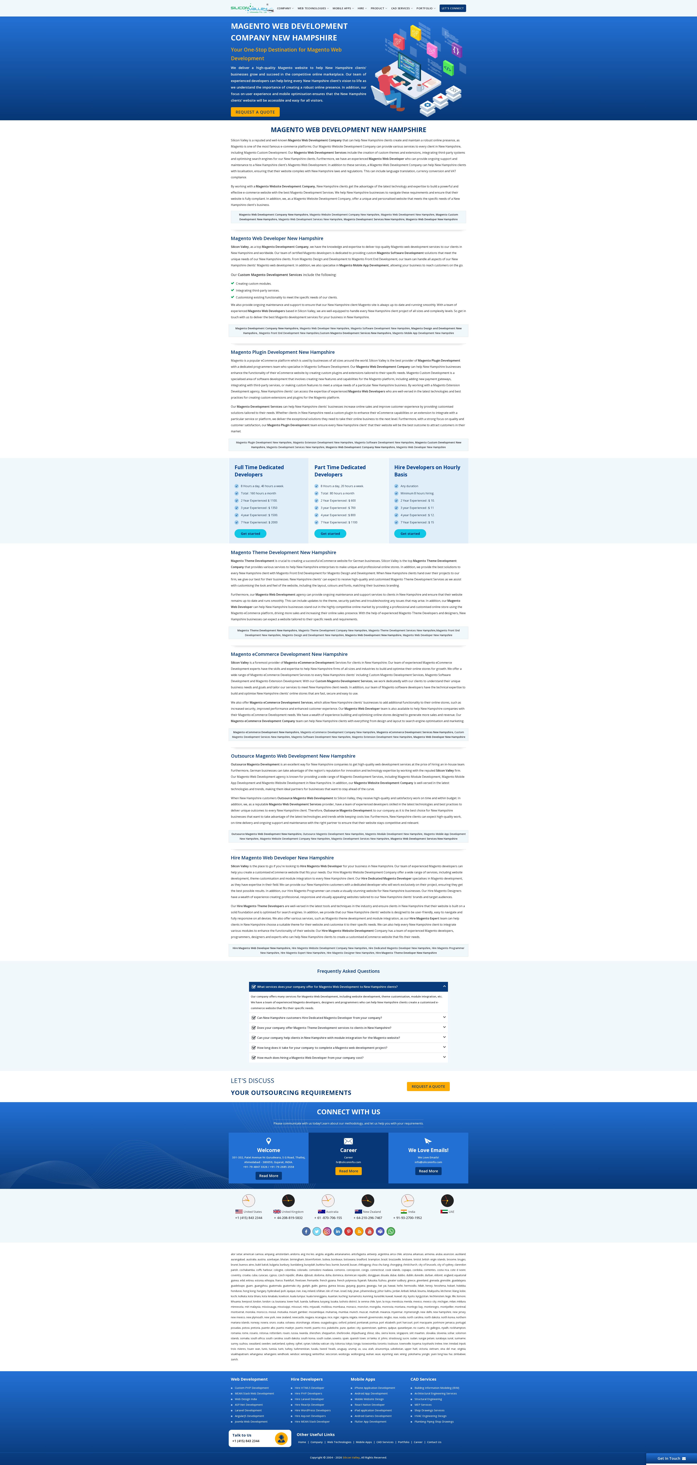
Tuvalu (314, 1349)
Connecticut (377, 1270)
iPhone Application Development (375, 1387)
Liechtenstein (437, 1296)
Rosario (254, 1333)
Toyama (416, 1343)
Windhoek (283, 1354)
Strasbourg (395, 1338)
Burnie (335, 1264)
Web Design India (246, 1399)
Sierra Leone (388, 1333)
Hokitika (461, 1285)
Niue (395, 1317)
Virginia (461, 1349)
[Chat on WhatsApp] (390, 1231)
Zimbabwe (460, 1354)
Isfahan (320, 1291)
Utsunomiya (382, 1349)
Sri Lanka (372, 1338)
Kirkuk (413, 1291)
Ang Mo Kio (307, 1254)
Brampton (374, 1259)
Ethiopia (269, 1280)
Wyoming (387, 1354)
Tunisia (273, 1349)
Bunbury (284, 1264)
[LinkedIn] (338, 1231)
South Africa (258, 1338)
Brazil (384, 1259)
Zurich (234, 1359)
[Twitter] (317, 1231)
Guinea (323, 1285)
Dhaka (299, 1275)
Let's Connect (453, 8)
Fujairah (362, 1280)
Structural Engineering (428, 1399)
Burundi (344, 1264)
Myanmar (397, 1312)
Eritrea (250, 1280)
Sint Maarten (417, 1333)
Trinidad (453, 1343)
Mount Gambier (298, 1312)
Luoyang (324, 1301)
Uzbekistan (397, 1349)
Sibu (377, 1333)
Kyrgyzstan (422, 1296)
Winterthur (318, 1354)
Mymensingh (411, 1312)
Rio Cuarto (419, 1327)
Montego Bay (415, 1306)
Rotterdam (276, 1333)
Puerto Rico (319, 1327)
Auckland (460, 1254)
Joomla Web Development (251, 1421)
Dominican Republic (356, 1275)
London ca (268, 1301)
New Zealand (283, 1317)
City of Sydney (445, 1264)
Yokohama (414, 1354)
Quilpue (392, 1327)
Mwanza (385, 1312)
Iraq (304, 1291)
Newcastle (298, 1317)
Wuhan (370, 1354)
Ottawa (315, 1322)
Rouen (286, 1333)
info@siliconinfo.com (428, 1162)
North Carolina (415, 1317)
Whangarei (270, 1354)
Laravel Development (248, 1410)
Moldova (326, 1306)
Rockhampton (458, 1327)
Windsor (294, 1354)
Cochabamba (247, 1270)
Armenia (429, 1254)
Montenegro (431, 1306)
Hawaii (391, 1285)
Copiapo (406, 1270)
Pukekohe (333, 1327)
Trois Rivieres (238, 1349)
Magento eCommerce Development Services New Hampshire (415, 732)
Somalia (244, 1338)
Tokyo (349, 1343)
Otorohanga (303, 1322)
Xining (403, 1354)
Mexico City (430, 1301)
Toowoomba (369, 1343)
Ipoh (283, 1291)
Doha (328, 1275)
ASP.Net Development (249, 1404)
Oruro (272, 1322)
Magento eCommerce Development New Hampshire (266, 732)
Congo (365, 1270)
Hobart (451, 1285)
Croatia (246, 1275)
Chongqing (396, 1264)
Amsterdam (282, 1254)
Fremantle (313, 1280)
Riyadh (445, 1327)
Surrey (234, 1343)
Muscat (363, 1312)
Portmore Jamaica (444, 1322)
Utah (371, 1349)
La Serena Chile (366, 1301)
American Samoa (253, 1254)
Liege (448, 1296)
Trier (445, 1343)
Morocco (262, 1312)
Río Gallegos (433, 1327)
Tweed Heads (327, 1349)
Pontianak (362, 1322)
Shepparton (328, 1333)
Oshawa (290, 1322)
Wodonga (344, 1354)
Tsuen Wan (253, 1349)
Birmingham (297, 1259)
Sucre (406, 1338)
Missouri (296, 1306)
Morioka (250, 1312)
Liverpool (247, 1301)
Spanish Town (358, 1338)
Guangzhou (261, 1285)
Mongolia (375, 1306)
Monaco (351, 1306)
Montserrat (237, 1312)
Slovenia (441, 1333)
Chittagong (364, 1264)
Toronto (382, 1343)
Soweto (336, 1338)
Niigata (353, 1317)
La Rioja (386, 1301)
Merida (408, 1301)
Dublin (409, 1275)
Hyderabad (273, 1291)
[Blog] (359, 1231)
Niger (336, 1317)
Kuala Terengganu (317, 1296)
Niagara (309, 1317)
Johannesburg (368, 1291)
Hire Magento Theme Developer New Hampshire (406, 952)
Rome (245, 1333)
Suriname (460, 1338)
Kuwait (389, 1296)
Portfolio (403, 1442)
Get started (250, 533)
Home (302, 1442)
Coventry (236, 1275)
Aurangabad (238, 1259)
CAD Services (385, 1442)
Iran (298, 1291)
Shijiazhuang (358, 1333)
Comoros (339, 1270)
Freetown (300, 1280)
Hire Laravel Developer (309, 1399)
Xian (396, 1354)
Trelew (438, 1343)
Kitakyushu (433, 1291)
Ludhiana (314, 1301)
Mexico (417, 1301)
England (448, 1275)
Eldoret (438, 1275)
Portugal (461, 1322)
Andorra (294, 1254)
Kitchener (446, 1291)
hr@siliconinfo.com (348, 1162)
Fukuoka (372, 1280)
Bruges (462, 1259)
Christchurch (410, 1264)
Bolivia (326, 1259)
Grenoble (445, 1280)
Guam (249, 1285)
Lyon (378, 1301)
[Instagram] (327, 1231)
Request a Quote (255, 112)
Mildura (461, 1301)
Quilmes (382, 1327)
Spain (346, 1338)
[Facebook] (306, 1231)
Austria (262, 1259)
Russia (294, 1333)
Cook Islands (392, 1270)
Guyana (361, 1285)
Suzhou (243, 1343)
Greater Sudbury (397, 1280)
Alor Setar (236, 1254)
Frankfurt (289, 1280)
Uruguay (342, 1349)
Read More (268, 1175)
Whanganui (256, 1354)
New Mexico (238, 1317)
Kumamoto (355, 1296)
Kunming (368, 1296)
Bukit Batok (261, 1264)
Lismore (461, 1296)
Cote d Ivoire (458, 1270)
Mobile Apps (364, 1442)
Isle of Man (332, 1291)
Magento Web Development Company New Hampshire (273, 214)
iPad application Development (373, 1410)
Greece (411, 1280)
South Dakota (292, 1338)
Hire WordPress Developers (313, 1410)
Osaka (280, 1322)
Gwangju (372, 1285)
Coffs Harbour (264, 1270)
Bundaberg (297, 1264)
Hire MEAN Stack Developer (312, 1421)
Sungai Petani (426, 1338)
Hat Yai (382, 1285)
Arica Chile (396, 1254)
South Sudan (324, 1338)
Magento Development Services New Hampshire (374, 219)
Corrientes (430, 1270)
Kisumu (422, 1291)
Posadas (236, 1327)
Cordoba (417, 1270)
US (359, 1349)
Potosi (246, 1327)
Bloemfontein (313, 1259)
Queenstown (369, 1327)
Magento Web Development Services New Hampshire (424, 838)
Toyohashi (428, 1343)
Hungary (261, 1291)
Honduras (236, 1291)
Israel (343, 1291)
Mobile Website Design (369, 1399)
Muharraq (331, 1312)
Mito (305, 1306)
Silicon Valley (351, 1457)
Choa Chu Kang (380, 1264)
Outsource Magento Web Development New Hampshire (266, 834)
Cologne (278, 1270)
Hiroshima (440, 1285)
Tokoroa (340, 1343)
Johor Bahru (384, 1291)
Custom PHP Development (252, 1387)
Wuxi (377, 1354)
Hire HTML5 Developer (309, 1387)
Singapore (402, 1333)
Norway (255, 1322)
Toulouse (393, 1343)
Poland (352, 1322)
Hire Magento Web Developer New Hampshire (261, 948)
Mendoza (397, 1301)
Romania (236, 1333)
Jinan (356, 1291)
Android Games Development (373, 1416)
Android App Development (371, 1393)
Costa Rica (443, 1270)
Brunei (234, 1264)
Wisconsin (331, 1354)
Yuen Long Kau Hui (441, 1354)
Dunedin (419, 1275)
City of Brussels (427, 1264)
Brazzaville (395, 1259)
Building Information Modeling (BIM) (437, 1387)
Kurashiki (379, 1296)
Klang (456, 1291)
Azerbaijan (273, 1259)
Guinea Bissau (336, 1285)
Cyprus (273, 1275)
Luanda (304, 1301)
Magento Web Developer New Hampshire (432, 219)
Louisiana (280, 1301)
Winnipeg (306, 1354)
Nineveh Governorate (370, 1317)
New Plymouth (254, 1317)
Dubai (393, 1275)
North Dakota (432, 1317)
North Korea (448, 1317)
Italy (350, 1291)
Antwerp (372, 1254)
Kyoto (411, 1296)
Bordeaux (336, 1259)
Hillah (421, 1285)
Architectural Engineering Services (436, 1393)
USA (364, 1349)
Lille (454, 1296)
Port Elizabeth (387, 1322)
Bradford (362, 1259)
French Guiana (328, 1280)
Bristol (417, 1259)
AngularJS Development (249, 1416)
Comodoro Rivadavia (321, 1270)
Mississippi (284, 1306)
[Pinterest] (348, 1231)
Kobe (463, 1291)
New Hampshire (442, 1312)
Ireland (311, 1291)
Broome (451, 1259)
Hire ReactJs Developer (309, 1404)
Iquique (291, 1291)
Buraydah (309, 1264)
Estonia (259, 1280)
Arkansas (418, 1254)
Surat (450, 1338)
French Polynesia (346, 1280)
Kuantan (333, 1296)
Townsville (405, 1343)
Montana (400, 1306)
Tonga (357, 1343)
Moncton (363, 1306)
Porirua (374, 1322)
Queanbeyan (405, 1327)
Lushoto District (348, 1301)
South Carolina (274, 1338)
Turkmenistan (301, 1349)
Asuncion (448, 1254)
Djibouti (308, 1275)
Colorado (302, 1270)
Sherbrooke (343, 1333)
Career (418, 1442)
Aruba (439, 1254)
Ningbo (388, 1317)
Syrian (306, 1343)
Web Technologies (339, 1442)
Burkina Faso (323, 1264)
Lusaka (334, 1301)
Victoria (423, 1349)
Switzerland (278, 1343)
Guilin (314, 1285)
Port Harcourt (405, 1322)
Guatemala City (292, 1285)
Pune (343, 1327)
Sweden (266, 1343)
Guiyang (350, 1285)
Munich (353, 1312)
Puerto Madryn (285, 1327)
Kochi (234, 1296)
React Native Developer (370, 1404)
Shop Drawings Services (430, 1410)
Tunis (264, 1349)
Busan (353, 1264)
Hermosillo (410, 1285)
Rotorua (263, 1333)
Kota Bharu (254, 1296)
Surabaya (441, 1338)
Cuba (254, 1275)
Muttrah (374, 1312)
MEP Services (423, 1404)
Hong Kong (249, 1291)
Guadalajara (459, 1280)
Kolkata (242, 1296)
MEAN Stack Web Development (254, 1393)
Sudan (413, 1338)
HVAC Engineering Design (431, 1416)
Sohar (451, 1333)
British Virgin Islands (433, 1259)
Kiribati (405, 1291)
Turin (281, 1349)
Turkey (288, 1349)
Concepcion (353, 1270)
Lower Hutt (293, 1301)
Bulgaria (274, 1264)
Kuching (343, 1296)
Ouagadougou (329, 1322)
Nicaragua (320, 1317)
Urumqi (352, 1349)
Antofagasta (358, 1254)
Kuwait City (400, 1296)
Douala (385, 1275)
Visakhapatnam (240, 1354)
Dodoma (319, 1275)
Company (317, 1442)
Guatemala (275, 1285)
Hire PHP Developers (308, 1393)
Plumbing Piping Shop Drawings (434, 1421)
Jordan (396, 1291)
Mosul (272, 1312)
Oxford (342, 1322)
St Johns (383, 1338)
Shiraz (370, 1333)
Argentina (383, 1254)
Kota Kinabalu (270, 1296)
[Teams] (380, 1231)
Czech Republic (286, 1275)
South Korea (308, 1338)
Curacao (263, 1275)
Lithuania (236, 1301)
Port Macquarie (423, 1322)
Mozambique (316, 1312)
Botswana (349, 1259)
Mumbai (343, 1312)
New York (269, 1317)
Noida (402, 1317)
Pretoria (255, 1327)
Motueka (282, 1312)
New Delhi (426, 1312)
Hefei (400, 1285)
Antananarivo (342, 1254)
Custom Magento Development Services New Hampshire (355, 333)
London (257, 1301)
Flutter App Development (370, 1421)
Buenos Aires (246, 1264)
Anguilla (329, 1254)
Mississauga (269, 1306)
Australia (251, 1259)
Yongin (426, 1354)
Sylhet (298, 1343)
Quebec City (353, 1327)
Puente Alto (268, 1327)
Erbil (242, 1280)
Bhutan (284, 1259)
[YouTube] (369, 1231)
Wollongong (358, 1354)
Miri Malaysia (253, 1306)
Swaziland (254, 1343)
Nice (330, 1317)
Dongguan (374, 1275)
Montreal (460, 1306)
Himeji (429, 1285)
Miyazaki (315, 1306)
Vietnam (434, 1349)
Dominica (338, 1275)
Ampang (269, 1254)
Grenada (434, 1280)
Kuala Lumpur (297, 1296)
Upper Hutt (411, 1349)
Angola (319, 1254)
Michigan (443, 1301)
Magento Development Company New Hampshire (266, 328)
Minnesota (237, 1306)
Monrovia (387, 1306)
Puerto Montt (303, 1327)
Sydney (290, 1343)
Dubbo (401, 1275)
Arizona (407, 1254)
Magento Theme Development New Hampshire (267, 630)
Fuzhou (382, 1280)
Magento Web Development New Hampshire (373, 635)
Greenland (422, 1280)
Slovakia (430, 1333)
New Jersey (459, 1312)
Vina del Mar (448, 1349)
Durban (429, 1275)
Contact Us (434, 1442)
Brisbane (407, 1259)
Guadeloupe (238, 1285)
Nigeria (344, 1317)
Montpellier (447, 1306)
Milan (452, 1301)
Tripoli (462, 1343)
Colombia (290, 1270)
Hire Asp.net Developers (310, 1416)
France (279, 1280)
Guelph (306, 1285)
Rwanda (303, 1333)
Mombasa (339, 1306)
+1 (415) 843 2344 (245, 1441)
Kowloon (284, 1296)
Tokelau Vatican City (322, 1343)
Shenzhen (315, 1333)
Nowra (264, 1322)
